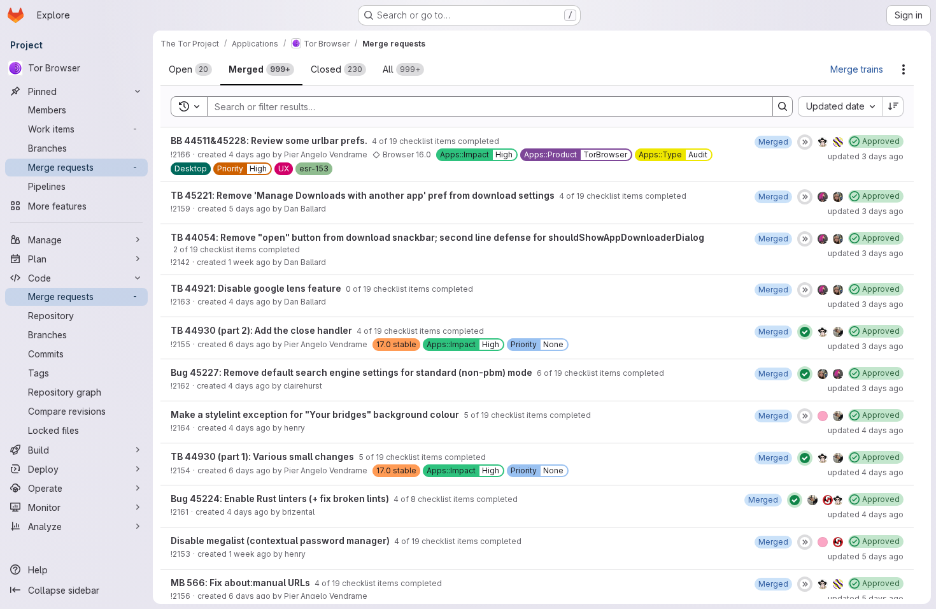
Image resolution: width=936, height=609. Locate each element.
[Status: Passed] (804, 332)
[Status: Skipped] (804, 142)
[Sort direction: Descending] (893, 106)
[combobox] (840, 106)
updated (866, 156)
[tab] (190, 69)
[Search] (782, 106)
